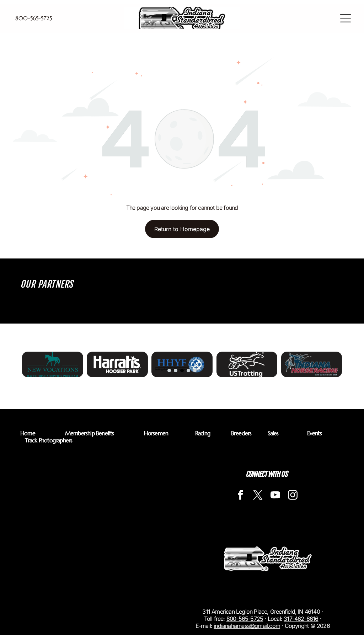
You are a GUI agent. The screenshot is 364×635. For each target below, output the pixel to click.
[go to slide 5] (195, 370)
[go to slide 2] (175, 370)
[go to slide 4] (188, 370)
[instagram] (292, 496)
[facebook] (240, 496)
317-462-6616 (301, 618)
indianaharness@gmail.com (247, 625)
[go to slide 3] (182, 370)
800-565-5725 (244, 618)
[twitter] (258, 496)
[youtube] (275, 496)
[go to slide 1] (169, 370)
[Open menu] (345, 18)
